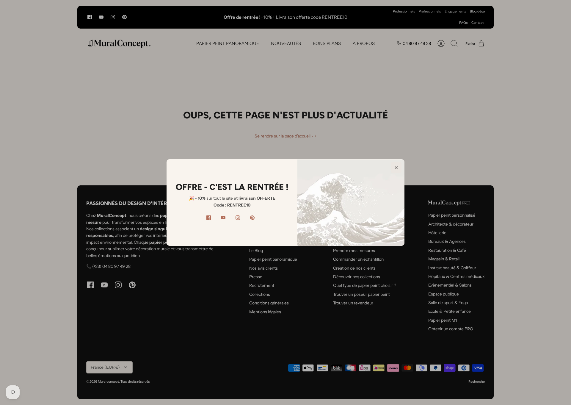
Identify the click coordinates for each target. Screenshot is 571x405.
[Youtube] (223, 217)
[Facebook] (208, 217)
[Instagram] (238, 217)
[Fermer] (396, 167)
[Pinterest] (252, 217)
